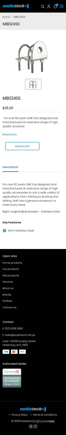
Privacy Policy (20, 414)
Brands (7, 294)
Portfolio (7, 301)
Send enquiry (22, 146)
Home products (12, 262)
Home (6, 17)
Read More (10, 134)
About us (8, 288)
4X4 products (11, 275)
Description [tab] (10, 167)
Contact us (9, 307)
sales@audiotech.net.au (20, 335)
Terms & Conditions (45, 414)
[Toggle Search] (42, 6)
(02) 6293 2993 (14, 328)
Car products (11, 269)
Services (8, 281)
